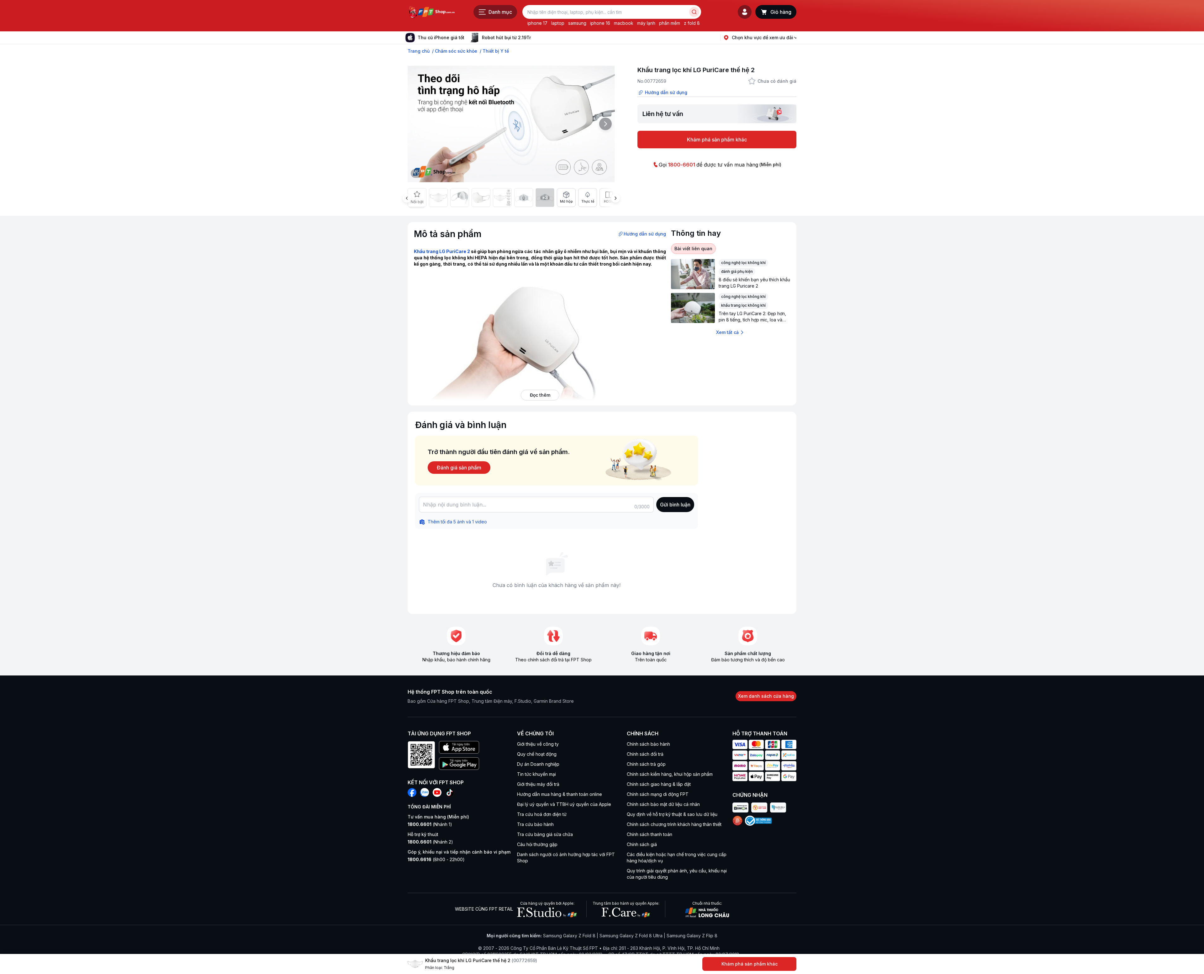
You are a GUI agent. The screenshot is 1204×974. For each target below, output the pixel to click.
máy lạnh (646, 23)
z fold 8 (692, 23)
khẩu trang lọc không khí (743, 305)
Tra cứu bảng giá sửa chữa (545, 834)
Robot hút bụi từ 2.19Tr (506, 37)
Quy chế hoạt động (537, 754)
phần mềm (669, 23)
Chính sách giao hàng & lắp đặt (659, 784)
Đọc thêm (540, 395)
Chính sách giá (642, 844)
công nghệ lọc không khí (743, 262)
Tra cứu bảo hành (535, 824)
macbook (623, 23)
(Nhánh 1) (430, 824)
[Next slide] (536, 37)
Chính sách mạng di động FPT (658, 794)
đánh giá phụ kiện (737, 271)
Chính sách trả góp (646, 764)
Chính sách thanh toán (649, 834)
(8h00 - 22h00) (436, 859)
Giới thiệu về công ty (538, 744)
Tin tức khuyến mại (536, 774)
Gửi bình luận (675, 504)
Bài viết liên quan (693, 248)
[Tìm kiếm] (694, 12)
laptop (557, 23)
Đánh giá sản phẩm (459, 467)
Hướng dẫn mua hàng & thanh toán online (559, 794)
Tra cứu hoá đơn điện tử (542, 814)
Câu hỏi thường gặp (537, 844)
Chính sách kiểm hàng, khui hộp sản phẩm (670, 774)
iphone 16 (600, 23)
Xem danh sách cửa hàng (766, 696)
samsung (577, 23)
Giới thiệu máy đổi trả (538, 784)
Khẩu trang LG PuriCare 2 (442, 251)
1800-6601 (681, 164)
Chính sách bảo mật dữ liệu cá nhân (663, 804)
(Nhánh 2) (430, 841)
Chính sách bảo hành (648, 744)
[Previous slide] (407, 198)
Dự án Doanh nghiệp (538, 764)
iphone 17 (537, 23)
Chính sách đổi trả (645, 754)
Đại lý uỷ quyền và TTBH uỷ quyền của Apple (564, 804)
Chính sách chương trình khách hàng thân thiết (674, 824)
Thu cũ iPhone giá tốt (441, 37)
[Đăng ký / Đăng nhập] (745, 12)
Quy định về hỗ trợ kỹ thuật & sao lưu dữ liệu (672, 814)
